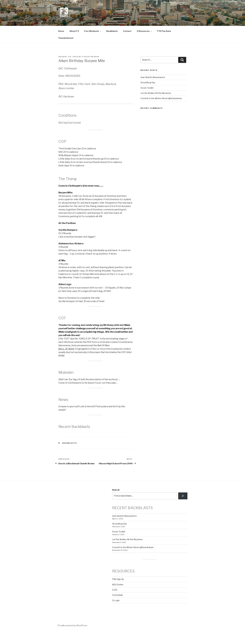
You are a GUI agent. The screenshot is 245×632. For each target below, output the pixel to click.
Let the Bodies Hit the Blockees (156, 93)
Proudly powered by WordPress (72, 625)
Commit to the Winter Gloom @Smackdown (161, 98)
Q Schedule (117, 595)
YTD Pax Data (164, 31)
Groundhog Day (148, 82)
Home (61, 31)
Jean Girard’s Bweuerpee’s (153, 77)
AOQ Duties (117, 584)
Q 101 (114, 590)
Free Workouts (91, 31)
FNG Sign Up (118, 579)
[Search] (182, 495)
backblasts (69, 443)
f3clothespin (90, 57)
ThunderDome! (65, 38)
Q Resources (143, 31)
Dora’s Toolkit (147, 88)
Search (116, 490)
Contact (127, 31)
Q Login (116, 600)
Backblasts (112, 31)
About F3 (74, 31)
